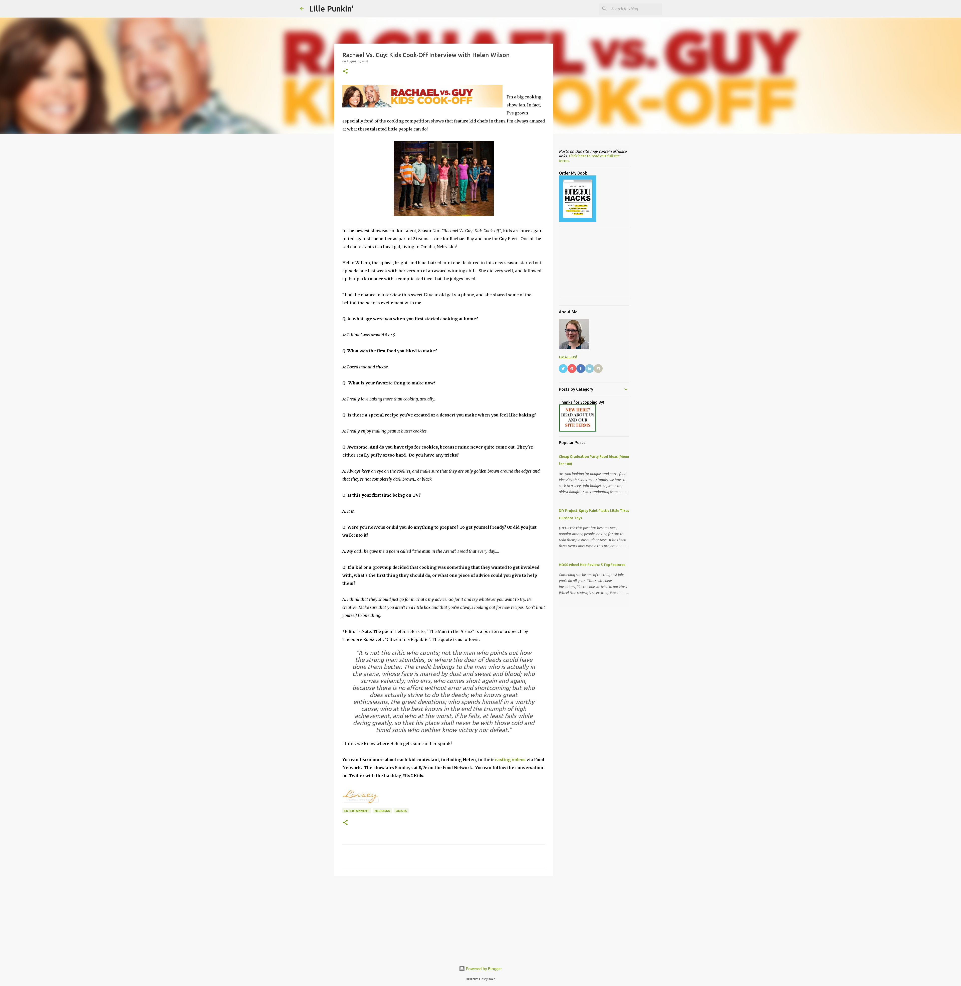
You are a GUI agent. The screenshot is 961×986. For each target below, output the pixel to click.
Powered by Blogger (483, 968)
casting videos (510, 759)
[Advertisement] (443, 919)
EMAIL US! (568, 357)
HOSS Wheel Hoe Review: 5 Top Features (592, 565)
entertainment (356, 810)
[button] (345, 71)
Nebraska (382, 810)
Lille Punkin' (331, 8)
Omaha (401, 810)
